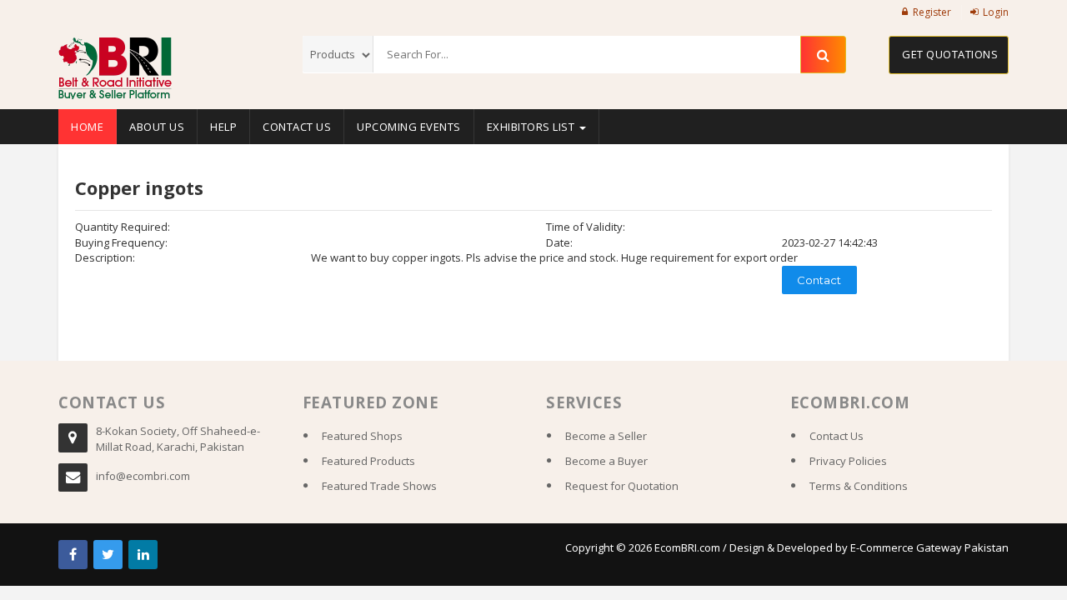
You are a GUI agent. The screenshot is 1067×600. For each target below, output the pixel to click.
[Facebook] (73, 554)
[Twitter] (108, 554)
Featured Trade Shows (379, 485)
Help (223, 126)
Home (87, 126)
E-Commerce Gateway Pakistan (929, 547)
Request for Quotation (622, 485)
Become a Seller (606, 435)
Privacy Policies (848, 460)
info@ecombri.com (143, 475)
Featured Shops (362, 435)
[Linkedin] (143, 554)
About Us (156, 126)
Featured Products (368, 460)
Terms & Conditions (858, 485)
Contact (819, 280)
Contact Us (297, 126)
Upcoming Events (409, 126)
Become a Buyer (606, 460)
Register (932, 12)
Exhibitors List (532, 126)
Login (996, 12)
